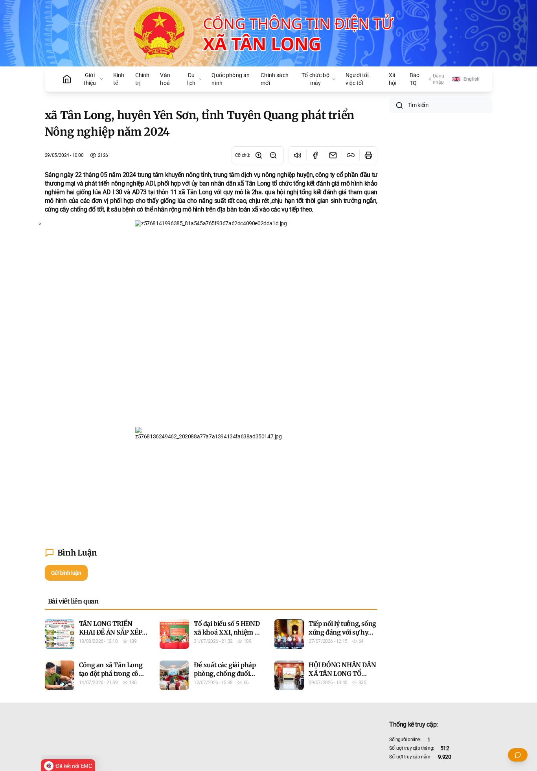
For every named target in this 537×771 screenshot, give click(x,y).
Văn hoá (165, 79)
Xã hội (392, 79)
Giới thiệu (90, 79)
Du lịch (191, 79)
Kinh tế (119, 79)
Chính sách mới (275, 79)
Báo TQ (414, 79)
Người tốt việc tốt (357, 79)
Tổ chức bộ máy (315, 79)
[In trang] (368, 155)
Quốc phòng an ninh (230, 79)
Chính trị (142, 79)
